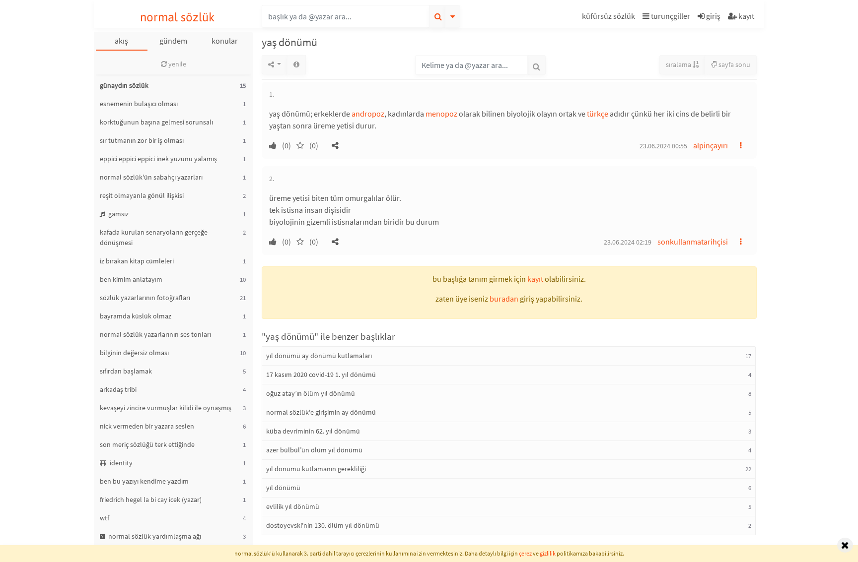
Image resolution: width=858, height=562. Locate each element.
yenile (176, 64)
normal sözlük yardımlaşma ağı (154, 536)
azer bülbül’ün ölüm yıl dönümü (314, 449)
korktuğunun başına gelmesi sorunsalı (156, 122)
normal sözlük (177, 17)
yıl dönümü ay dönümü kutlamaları (319, 355)
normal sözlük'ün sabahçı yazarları (151, 177)
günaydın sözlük (124, 85)
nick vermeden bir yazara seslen (147, 426)
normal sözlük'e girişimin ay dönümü (321, 412)
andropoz (368, 114)
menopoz (441, 114)
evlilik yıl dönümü (292, 506)
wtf (104, 517)
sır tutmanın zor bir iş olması (142, 140)
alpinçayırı (710, 145)
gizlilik (548, 553)
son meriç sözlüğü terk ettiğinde (147, 444)
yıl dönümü (283, 487)
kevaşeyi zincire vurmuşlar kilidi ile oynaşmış (165, 407)
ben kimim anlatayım (131, 279)
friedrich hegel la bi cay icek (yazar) (151, 499)
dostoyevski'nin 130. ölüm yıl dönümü (322, 525)
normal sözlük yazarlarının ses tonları (155, 334)
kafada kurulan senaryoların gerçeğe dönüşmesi (154, 237)
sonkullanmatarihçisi (692, 242)
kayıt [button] (535, 279)
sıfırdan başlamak (126, 371)
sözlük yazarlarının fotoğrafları (145, 297)
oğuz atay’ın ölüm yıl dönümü (310, 393)
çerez (525, 553)
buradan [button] (504, 299)
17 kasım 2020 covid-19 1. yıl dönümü (321, 374)
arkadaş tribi (118, 389)
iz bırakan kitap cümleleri (137, 260)
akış (121, 41)
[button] (610, 17)
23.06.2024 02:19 (627, 242)
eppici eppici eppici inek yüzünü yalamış (158, 158)
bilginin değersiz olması (134, 352)
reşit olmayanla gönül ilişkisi (142, 195)
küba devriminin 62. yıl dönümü (313, 431)
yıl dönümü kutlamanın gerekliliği (316, 468)
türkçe (597, 114)
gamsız (118, 213)
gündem (173, 41)
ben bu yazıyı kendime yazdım (144, 481)
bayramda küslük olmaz (135, 316)
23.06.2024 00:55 (663, 145)
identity (120, 462)
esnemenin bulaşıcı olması (139, 103)
